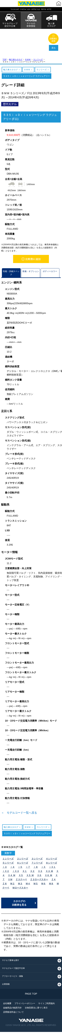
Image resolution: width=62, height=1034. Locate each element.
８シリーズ (51, 863)
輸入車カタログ (15, 59)
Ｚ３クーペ (21, 879)
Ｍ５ (35, 883)
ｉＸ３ (15, 871)
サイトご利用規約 (46, 1003)
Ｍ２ (12, 883)
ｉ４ (12, 867)
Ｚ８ (4, 883)
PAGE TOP (31, 993)
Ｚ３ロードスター (39, 879)
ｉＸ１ (52, 867)
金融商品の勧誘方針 (12, 1008)
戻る (53, 48)
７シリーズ (37, 863)
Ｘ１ (24, 871)
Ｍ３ (20, 883)
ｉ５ (20, 867)
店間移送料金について (13, 1012)
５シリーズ (38, 59)
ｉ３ (4, 867)
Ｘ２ (32, 871)
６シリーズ (22, 863)
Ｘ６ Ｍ (48, 875)
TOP (5, 59)
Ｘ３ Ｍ (49, 871)
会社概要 (7, 1003)
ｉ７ (28, 867)
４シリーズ (51, 858)
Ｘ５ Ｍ (30, 875)
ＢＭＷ (28, 59)
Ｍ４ (28, 883)
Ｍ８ (51, 883)
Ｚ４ (53, 879)
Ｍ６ (43, 883)
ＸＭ (10, 879)
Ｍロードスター (20, 887)
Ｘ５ (21, 875)
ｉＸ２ (5, 871)
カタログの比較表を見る (19, 903)
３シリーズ (37, 858)
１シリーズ (8, 858)
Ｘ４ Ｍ (11, 875)
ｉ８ (35, 867)
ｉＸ (43, 867)
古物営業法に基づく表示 (36, 1008)
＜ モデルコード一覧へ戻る (19, 812)
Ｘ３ (40, 871)
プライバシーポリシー (24, 1003)
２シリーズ (22, 858)
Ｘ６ (39, 875)
